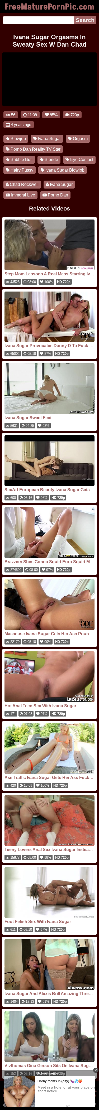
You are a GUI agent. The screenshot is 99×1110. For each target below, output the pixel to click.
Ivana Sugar (49, 138)
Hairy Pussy (21, 170)
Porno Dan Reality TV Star (35, 149)
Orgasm (80, 138)
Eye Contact (81, 159)
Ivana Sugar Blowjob (64, 170)
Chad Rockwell (24, 184)
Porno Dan (57, 195)
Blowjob (18, 138)
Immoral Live (22, 195)
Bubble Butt (21, 159)
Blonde (51, 159)
